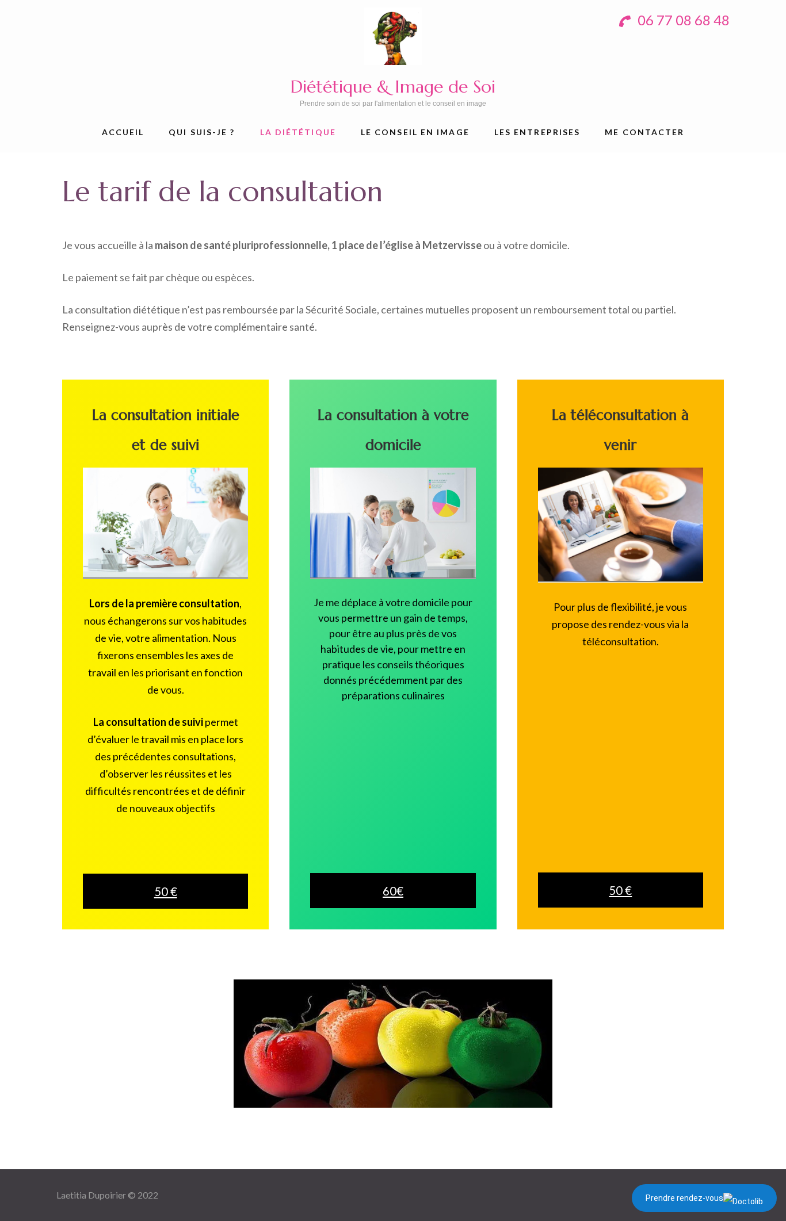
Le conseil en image (415, 132)
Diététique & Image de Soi (393, 86)
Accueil (123, 132)
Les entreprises (537, 132)
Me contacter (644, 132)
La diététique (298, 132)
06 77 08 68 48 (682, 20)
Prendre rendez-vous (684, 1198)
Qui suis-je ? (202, 132)
